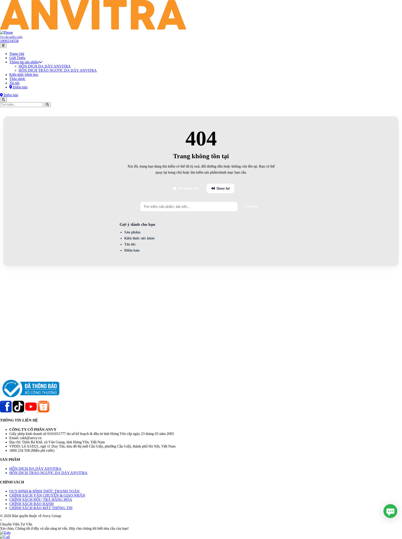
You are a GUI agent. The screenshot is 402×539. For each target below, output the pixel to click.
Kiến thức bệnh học (23, 75)
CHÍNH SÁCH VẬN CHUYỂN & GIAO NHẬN (47, 495)
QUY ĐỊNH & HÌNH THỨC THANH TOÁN (44, 491)
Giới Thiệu (17, 58)
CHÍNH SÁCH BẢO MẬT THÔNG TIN (41, 508)
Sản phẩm (132, 232)
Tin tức (14, 83)
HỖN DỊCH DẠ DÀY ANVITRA (45, 66)
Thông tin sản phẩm (24, 62)
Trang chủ (16, 54)
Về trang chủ (188, 188)
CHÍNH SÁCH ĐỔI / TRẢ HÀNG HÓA (40, 500)
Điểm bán (132, 250)
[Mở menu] (3, 45)
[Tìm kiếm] (3, 99)
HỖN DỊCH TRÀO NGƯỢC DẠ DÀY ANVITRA (58, 70)
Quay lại (223, 188)
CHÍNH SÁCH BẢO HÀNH (31, 504)
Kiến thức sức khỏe (139, 238)
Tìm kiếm (251, 206)
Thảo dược (17, 79)
